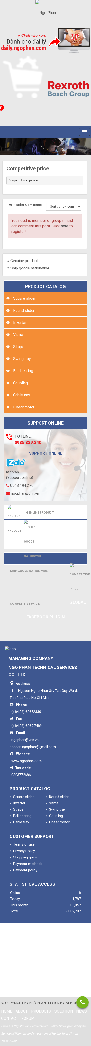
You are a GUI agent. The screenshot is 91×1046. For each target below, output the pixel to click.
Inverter (19, 322)
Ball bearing (22, 371)
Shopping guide (24, 857)
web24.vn (73, 1003)
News (81, 1011)
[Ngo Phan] (45, 12)
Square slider (24, 298)
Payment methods (27, 864)
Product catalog (45, 286)
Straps (18, 346)
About (22, 1011)
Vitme (17, 334)
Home (6, 1011)
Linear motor (23, 407)
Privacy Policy (23, 851)
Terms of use (23, 844)
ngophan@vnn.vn (24, 493)
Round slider (23, 310)
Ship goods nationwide (29, 268)
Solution (63, 1011)
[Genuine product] (15, 521)
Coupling (20, 383)
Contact (9, 1018)
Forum (27, 1018)
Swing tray (21, 358)
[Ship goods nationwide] (33, 541)
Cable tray (21, 395)
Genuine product (24, 260)
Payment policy (24, 870)
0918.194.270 (21, 485)
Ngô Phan (37, 1003)
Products (41, 1011)
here (64, 226)
